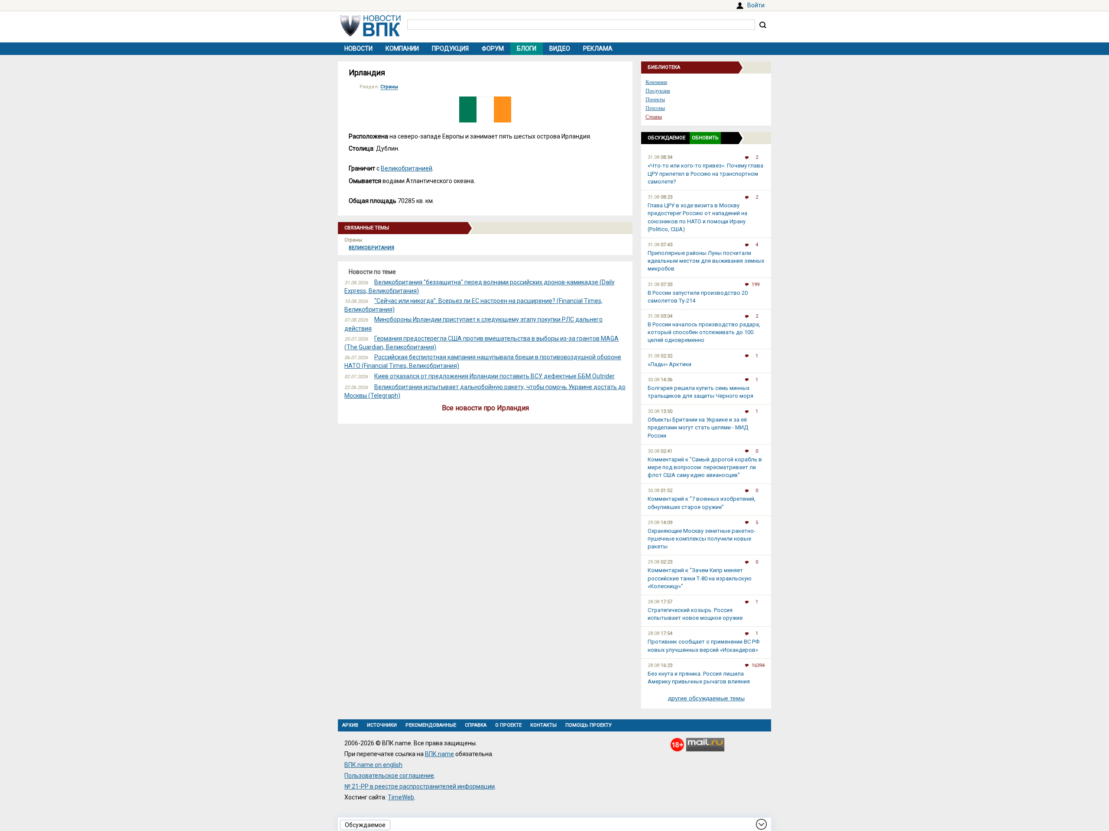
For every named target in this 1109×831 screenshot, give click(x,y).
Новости (358, 48)
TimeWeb (401, 797)
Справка (475, 725)
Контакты (543, 725)
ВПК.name (439, 753)
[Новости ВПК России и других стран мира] (370, 34)
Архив (350, 725)
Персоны (655, 108)
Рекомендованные (430, 725)
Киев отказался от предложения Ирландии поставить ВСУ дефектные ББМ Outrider (494, 376)
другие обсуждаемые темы (706, 698)
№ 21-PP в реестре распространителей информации (419, 786)
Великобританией (406, 168)
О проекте (508, 725)
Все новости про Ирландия (485, 408)
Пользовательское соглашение (389, 775)
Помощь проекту (588, 725)
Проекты (655, 100)
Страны (389, 87)
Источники (382, 725)
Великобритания (371, 248)
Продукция (450, 48)
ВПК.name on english (373, 764)
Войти (756, 5)
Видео (559, 48)
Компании (402, 48)
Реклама (598, 48)
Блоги (526, 48)
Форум (493, 48)
